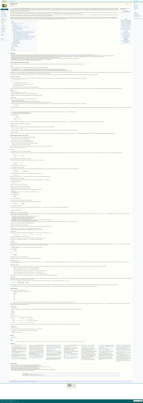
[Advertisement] (137, 31)
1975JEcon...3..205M (109, 356)
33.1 (118, 354)
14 (79, 58)
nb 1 (79, 168)
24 (31, 221)
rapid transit (58, 55)
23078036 (54, 349)
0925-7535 (59, 353)
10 (72, 56)
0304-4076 (102, 356)
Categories (10, 381)
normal (35, 232)
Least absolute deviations (126, 36)
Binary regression (128, 22)
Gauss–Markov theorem (126, 42)
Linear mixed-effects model (128, 26)
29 (84, 261)
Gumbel (62, 341)
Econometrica (95, 357)
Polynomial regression (123, 20)
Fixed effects (127, 25)
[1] (99, 353)
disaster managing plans (90, 56)
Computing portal (4, 2)
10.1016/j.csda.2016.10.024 (123, 347)
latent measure (104, 303)
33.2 (119, 354)
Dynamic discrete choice (14, 337)
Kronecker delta (50, 207)
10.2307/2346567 (119, 359)
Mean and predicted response (125, 40)
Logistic (18, 317)
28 (83, 261)
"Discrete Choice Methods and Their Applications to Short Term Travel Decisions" (71, 354)
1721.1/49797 (38, 353)
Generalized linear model (123, 21)
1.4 (15, 341)
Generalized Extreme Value (39, 229)
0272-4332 (49, 349)
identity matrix (16, 239)
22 (16, 220)
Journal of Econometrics (128, 353)
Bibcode (105, 356)
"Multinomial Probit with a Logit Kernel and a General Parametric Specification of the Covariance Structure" (106, 349)
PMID (52, 349)
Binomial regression (123, 22)
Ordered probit (126, 24)
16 (114, 213)
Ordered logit (122, 24)
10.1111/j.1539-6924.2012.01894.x (56, 348)
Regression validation (125, 39)
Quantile (128, 28)
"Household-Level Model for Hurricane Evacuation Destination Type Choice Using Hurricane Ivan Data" (36, 356)
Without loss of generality (13, 280)
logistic (33, 176)
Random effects (122, 26)
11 (73, 56)
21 (20, 219)
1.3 (14, 341)
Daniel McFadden (52, 13)
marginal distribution (15, 228)
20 (21, 218)
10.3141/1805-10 (109, 352)
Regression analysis (125, 11)
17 (115, 213)
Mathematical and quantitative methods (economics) (30, 381)
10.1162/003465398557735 (53, 359)
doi (13, 356)
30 (118, 261)
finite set (35, 12)
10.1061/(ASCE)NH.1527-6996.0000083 (36, 357)
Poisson (130, 24)
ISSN (47, 349)
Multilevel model (124, 25)
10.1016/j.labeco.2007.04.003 (127, 357)
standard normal (43, 179)
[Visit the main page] (4, 6)
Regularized (128, 35)
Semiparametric (122, 28)
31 (19, 262)
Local (130, 29)
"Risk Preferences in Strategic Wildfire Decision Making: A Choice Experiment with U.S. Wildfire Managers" (53, 347)
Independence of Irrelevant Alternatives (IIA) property (101, 213)
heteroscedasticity (49, 232)
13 (59, 57)
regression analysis (51, 9)
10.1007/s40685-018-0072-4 (120, 351)
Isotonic (130, 28)
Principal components (123, 29)
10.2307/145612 (16, 356)
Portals (4, 9)
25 (67, 221)
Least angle (127, 29)
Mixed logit (12, 221)
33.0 (117, 354)
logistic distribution (108, 152)
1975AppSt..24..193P (126, 359)
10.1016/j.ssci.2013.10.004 (53, 353)
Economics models (20, 381)
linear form (120, 107)
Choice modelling (15, 381)
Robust (125, 28)
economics (12, 8)
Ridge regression (124, 35)
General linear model (128, 20)
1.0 (12, 341)
